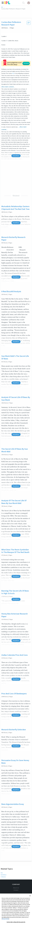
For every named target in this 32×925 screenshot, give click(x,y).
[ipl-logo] (7, 3)
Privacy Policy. (5, 919)
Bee (2, 873)
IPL (2, 7)
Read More (16, 222)
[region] (16, 909)
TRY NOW (26, 63)
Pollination (3, 877)
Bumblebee (3, 875)
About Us (16, 888)
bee (13, 73)
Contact (16, 890)
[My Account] (29, 3)
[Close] (30, 896)
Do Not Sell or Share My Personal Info (16, 922)
